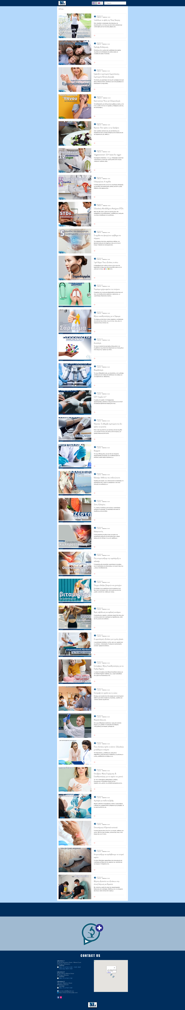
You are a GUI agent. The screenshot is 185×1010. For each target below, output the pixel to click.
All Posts (61, 9)
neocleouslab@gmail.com (66, 991)
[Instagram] (61, 997)
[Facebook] (58, 997)
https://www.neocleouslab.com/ (68, 992)
